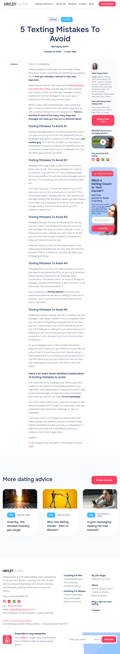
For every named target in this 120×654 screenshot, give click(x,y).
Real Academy (71, 582)
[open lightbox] (103, 142)
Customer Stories (100, 592)
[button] (44, 4)
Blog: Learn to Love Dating (102, 603)
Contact (83, 4)
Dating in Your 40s (101, 579)
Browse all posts (104, 480)
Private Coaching (72, 586)
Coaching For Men (73, 575)
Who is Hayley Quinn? (102, 588)
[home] (18, 4)
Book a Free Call (103, 120)
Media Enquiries (99, 595)
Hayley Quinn (62, 46)
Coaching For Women (75, 591)
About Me (61, 4)
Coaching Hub (107, 4)
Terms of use (9, 621)
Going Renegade (72, 598)
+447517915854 (14, 606)
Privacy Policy (24, 621)
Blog (91, 4)
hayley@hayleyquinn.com (22, 609)
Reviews (72, 4)
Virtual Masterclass (73, 579)
